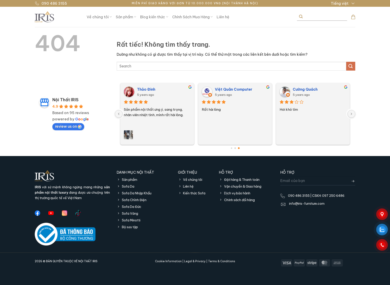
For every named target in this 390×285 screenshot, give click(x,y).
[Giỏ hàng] (353, 17)
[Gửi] (300, 17)
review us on (66, 126)
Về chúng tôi (98, 17)
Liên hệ (223, 17)
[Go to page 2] (239, 148)
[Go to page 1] (235, 148)
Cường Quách (305, 89)
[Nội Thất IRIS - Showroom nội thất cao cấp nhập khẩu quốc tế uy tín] (57, 16)
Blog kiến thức (152, 17)
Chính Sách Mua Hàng (191, 17)
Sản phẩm (124, 17)
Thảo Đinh (146, 89)
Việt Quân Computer (233, 89)
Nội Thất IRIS (65, 99)
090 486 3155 (54, 3)
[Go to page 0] (231, 148)
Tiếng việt (339, 3)
